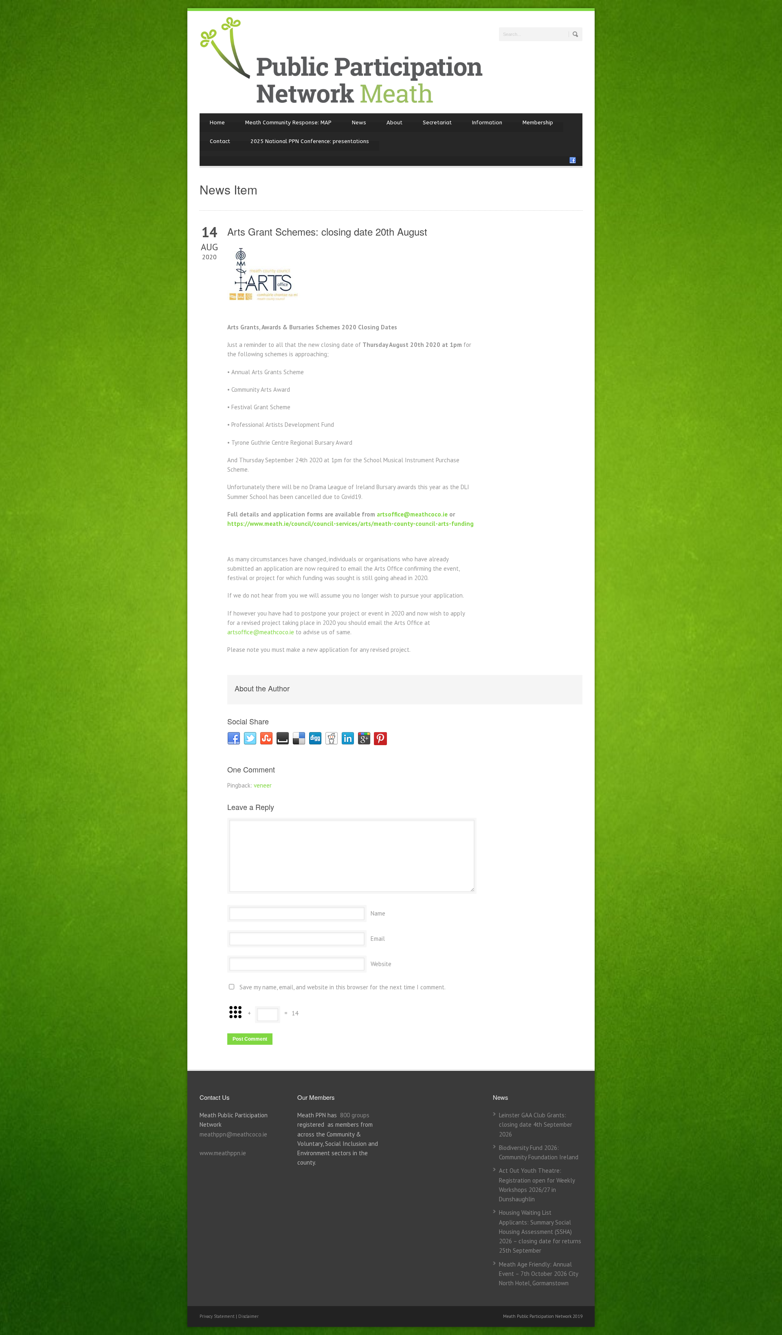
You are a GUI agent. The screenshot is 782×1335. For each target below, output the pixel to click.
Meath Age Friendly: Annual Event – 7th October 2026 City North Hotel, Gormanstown (538, 1273)
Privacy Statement (218, 1316)
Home (217, 122)
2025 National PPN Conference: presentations (309, 141)
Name (378, 913)
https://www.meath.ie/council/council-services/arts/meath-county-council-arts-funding (350, 523)
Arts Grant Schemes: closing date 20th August (327, 231)
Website (381, 964)
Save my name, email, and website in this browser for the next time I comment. (342, 987)
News (359, 122)
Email (378, 938)
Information (487, 122)
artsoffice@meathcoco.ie (412, 514)
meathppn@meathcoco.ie (233, 1134)
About (394, 122)
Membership (538, 122)
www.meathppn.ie (223, 1153)
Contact (220, 141)
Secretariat (437, 122)
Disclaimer (248, 1316)
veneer (263, 785)
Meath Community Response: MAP (288, 122)
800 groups (354, 1115)
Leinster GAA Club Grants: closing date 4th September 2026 (535, 1124)
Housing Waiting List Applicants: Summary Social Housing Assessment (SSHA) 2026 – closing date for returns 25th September (540, 1231)
